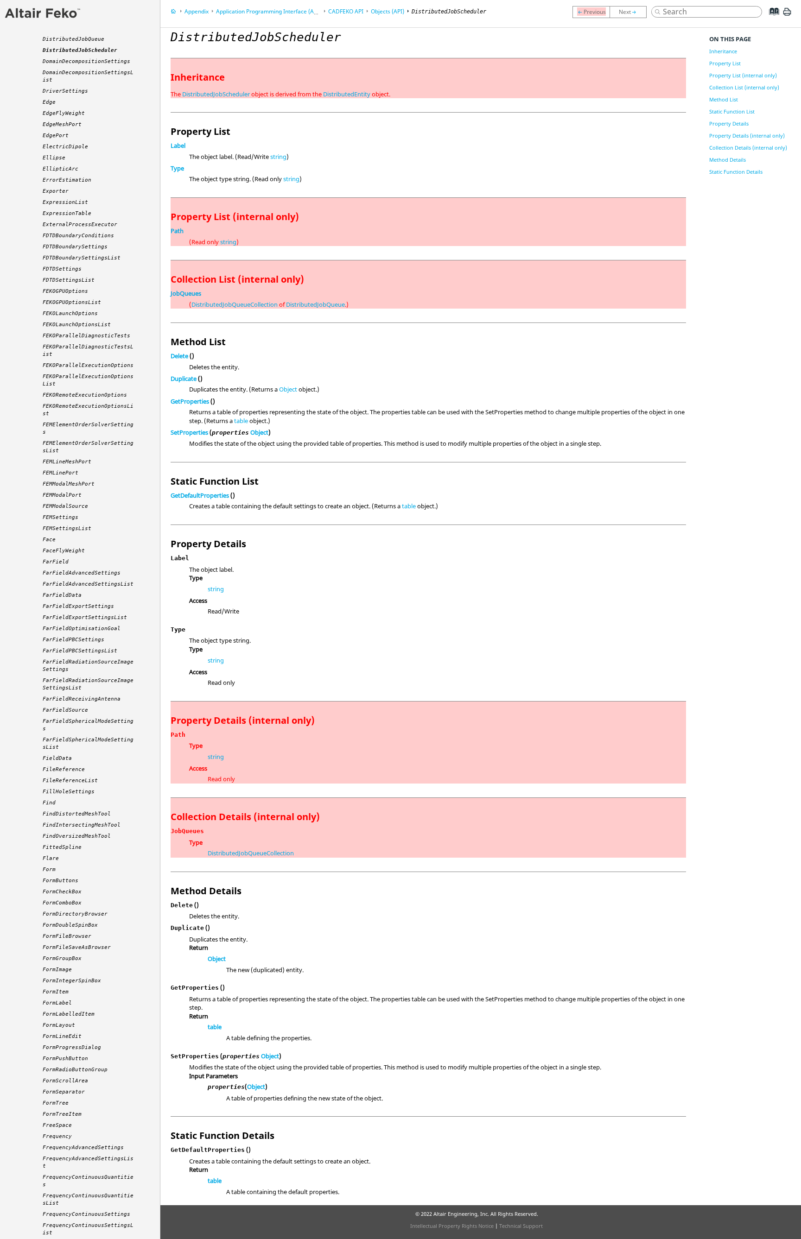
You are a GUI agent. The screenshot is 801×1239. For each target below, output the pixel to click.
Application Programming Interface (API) (268, 11)
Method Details (727, 159)
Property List (725, 63)
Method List (723, 99)
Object (288, 389)
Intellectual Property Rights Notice (452, 1225)
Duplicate (184, 378)
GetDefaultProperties (200, 495)
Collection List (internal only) (744, 87)
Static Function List (732, 111)
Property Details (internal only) (747, 135)
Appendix (196, 11)
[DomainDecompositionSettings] (630, 12)
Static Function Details (736, 171)
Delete (179, 356)
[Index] (771, 18)
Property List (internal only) (743, 75)
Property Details (729, 123)
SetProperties (189, 432)
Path (177, 231)
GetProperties (190, 401)
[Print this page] (787, 15)
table (241, 421)
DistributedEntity (346, 94)
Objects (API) (387, 11)
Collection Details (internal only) (748, 147)
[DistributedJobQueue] (591, 12)
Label (178, 145)
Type (177, 168)
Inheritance (723, 51)
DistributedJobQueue (315, 304)
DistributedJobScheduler (216, 94)
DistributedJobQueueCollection (234, 304)
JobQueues (186, 293)
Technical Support (521, 1225)
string (278, 156)
